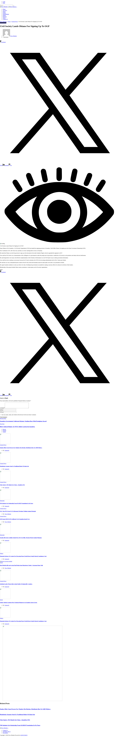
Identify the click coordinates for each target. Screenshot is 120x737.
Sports (4, 18)
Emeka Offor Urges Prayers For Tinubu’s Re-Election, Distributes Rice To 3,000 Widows (21, 447)
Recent (4, 429)
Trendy (4, 431)
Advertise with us (6, 731)
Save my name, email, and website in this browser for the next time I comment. (19, 414)
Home (4, 9)
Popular (4, 430)
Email (1, 410)
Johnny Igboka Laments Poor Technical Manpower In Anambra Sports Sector (18, 602)
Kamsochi (7, 450)
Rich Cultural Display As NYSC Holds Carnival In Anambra (17, 426)
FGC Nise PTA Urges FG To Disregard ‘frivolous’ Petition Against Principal (18, 511)
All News (5, 10)
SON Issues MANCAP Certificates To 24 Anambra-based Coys (15, 519)
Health (4, 15)
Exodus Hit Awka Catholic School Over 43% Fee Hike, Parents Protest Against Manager (21, 537)
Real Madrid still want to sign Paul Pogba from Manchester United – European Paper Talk (21, 565)
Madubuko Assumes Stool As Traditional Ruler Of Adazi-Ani (14, 466)
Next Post (2, 424)
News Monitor (8, 514)
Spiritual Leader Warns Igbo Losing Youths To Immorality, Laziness (16, 584)
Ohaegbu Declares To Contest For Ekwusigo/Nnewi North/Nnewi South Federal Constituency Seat (23, 556)
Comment (2, 407)
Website (1, 412)
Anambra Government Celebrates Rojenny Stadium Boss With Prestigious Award (23, 421)
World (4, 11)
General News (3, 22)
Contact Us (5, 19)
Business (5, 16)
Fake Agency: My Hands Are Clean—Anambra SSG (12, 484)
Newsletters (5, 732)
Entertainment (6, 14)
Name (1, 409)
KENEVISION (24, 735)
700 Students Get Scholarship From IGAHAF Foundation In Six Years (16, 503)
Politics (4, 13)
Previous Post (3, 418)
